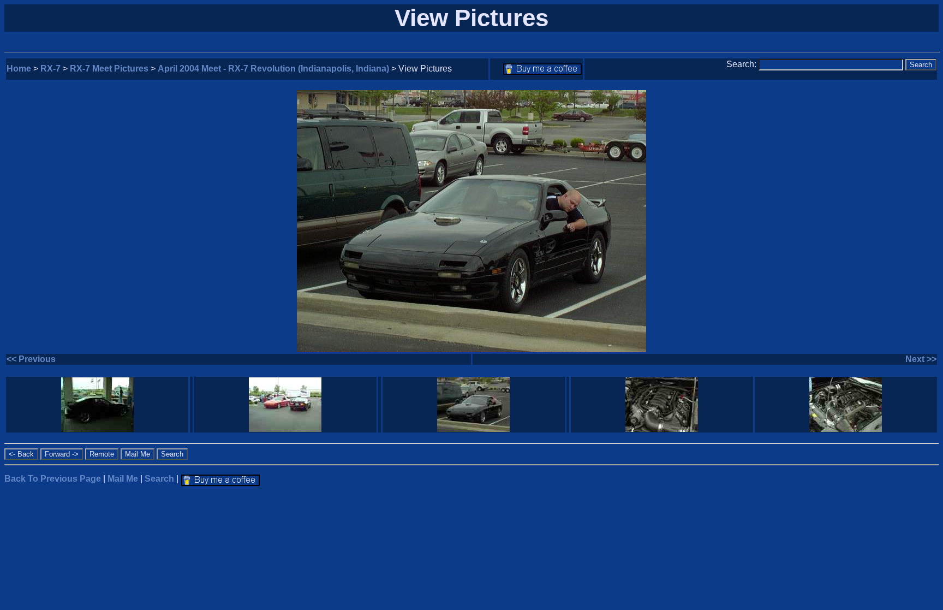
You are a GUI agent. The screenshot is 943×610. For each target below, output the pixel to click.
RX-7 (50, 68)
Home (19, 68)
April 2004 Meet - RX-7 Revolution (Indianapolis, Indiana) (273, 68)
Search (159, 478)
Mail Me (123, 478)
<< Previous (31, 359)
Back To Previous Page (52, 478)
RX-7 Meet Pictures (109, 68)
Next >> (920, 359)
